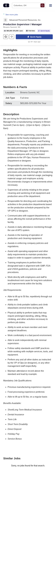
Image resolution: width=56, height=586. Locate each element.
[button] (34, 36)
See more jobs (11, 14)
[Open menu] (50, 5)
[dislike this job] (5, 36)
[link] (5, 20)
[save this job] (11, 36)
